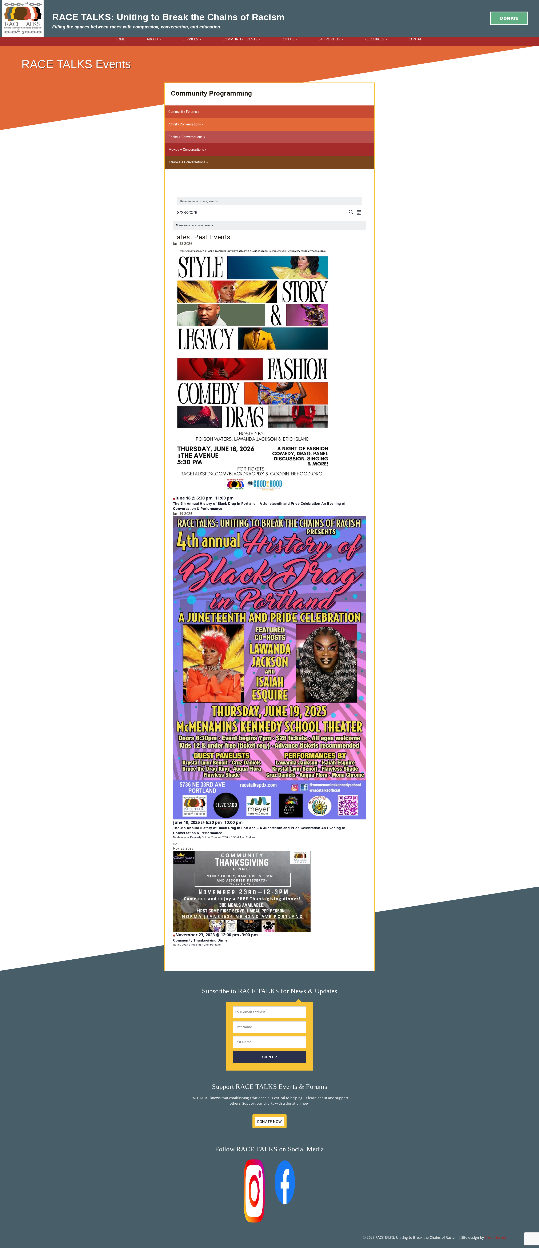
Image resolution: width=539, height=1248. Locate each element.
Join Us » (289, 39)
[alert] (269, 201)
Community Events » (241, 39)
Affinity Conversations (185, 124)
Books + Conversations (186, 137)
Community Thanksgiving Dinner (201, 940)
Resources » (375, 39)
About (154, 39)
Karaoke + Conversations (188, 162)
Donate (509, 18)
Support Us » (331, 39)
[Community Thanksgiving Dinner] (242, 891)
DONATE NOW (269, 1121)
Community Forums (183, 112)
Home (120, 39)
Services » (192, 39)
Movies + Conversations (187, 150)
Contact (416, 39)
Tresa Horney (496, 1237)
